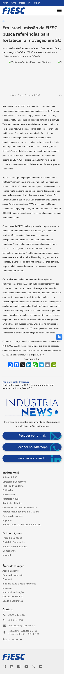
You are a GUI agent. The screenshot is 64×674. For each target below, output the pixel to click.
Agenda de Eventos (12, 516)
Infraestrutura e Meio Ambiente (19, 583)
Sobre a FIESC (9, 477)
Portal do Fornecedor (13, 542)
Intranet (6, 555)
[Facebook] (19, 666)
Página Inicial (9, 382)
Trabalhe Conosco (12, 538)
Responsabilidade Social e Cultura (20, 511)
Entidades (7, 490)
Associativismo (10, 570)
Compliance (9, 550)
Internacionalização (13, 592)
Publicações (8, 494)
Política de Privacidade (14, 546)
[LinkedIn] (11, 666)
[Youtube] (26, 666)
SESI (13, 3)
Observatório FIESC (12, 596)
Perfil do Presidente (12, 486)
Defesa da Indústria (12, 575)
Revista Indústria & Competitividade (21, 524)
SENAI (22, 3)
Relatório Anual (10, 498)
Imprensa (24, 382)
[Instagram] (4, 666)
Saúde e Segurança (12, 601)
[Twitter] (33, 666)
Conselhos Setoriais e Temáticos (19, 507)
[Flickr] (41, 666)
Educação (7, 579)
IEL (29, 3)
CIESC (37, 3)
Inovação (7, 588)
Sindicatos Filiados (12, 503)
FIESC (5, 3)
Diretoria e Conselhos (14, 481)
